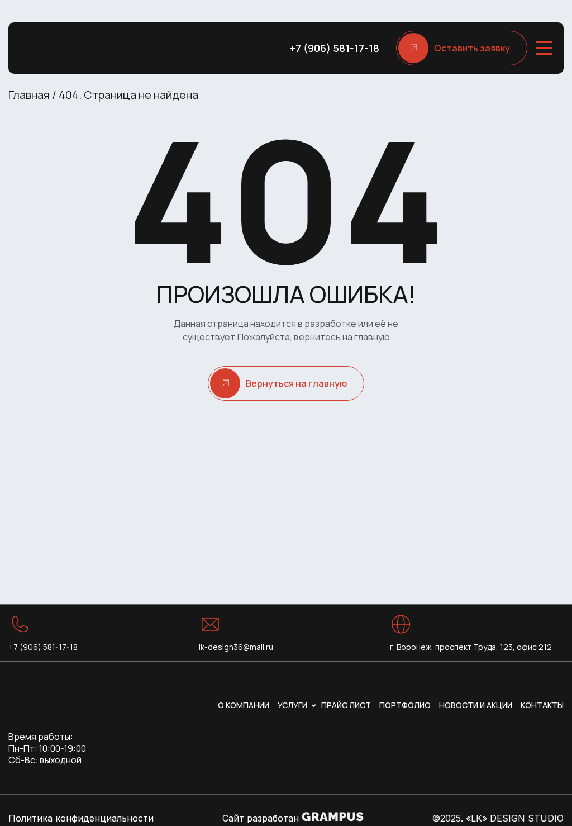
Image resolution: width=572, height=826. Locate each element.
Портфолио (405, 705)
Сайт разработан (262, 818)
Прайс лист (346, 705)
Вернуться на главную (296, 383)
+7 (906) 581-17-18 (334, 48)
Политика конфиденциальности (81, 818)
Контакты (542, 705)
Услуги (292, 705)
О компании (243, 705)
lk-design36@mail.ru (236, 647)
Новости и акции (475, 705)
